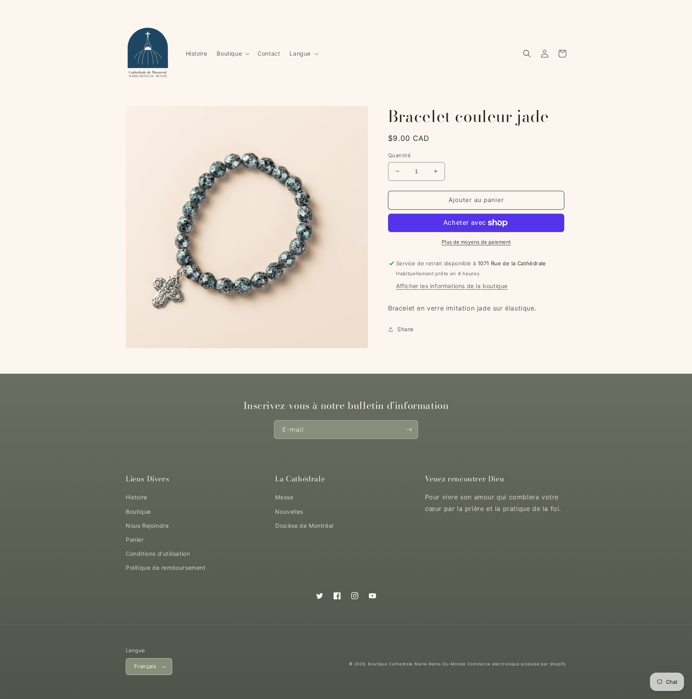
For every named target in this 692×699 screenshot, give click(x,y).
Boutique (138, 511)
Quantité (399, 155)
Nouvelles (289, 511)
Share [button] (405, 329)
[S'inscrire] (409, 429)
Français (145, 666)
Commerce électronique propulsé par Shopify (516, 663)
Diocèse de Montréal (304, 525)
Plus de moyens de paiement (476, 242)
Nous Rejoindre (147, 525)
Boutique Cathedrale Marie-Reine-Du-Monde (417, 663)
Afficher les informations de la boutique (452, 286)
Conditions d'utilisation (158, 553)
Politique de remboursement (166, 567)
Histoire (136, 497)
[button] (232, 53)
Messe (284, 497)
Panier (135, 539)
